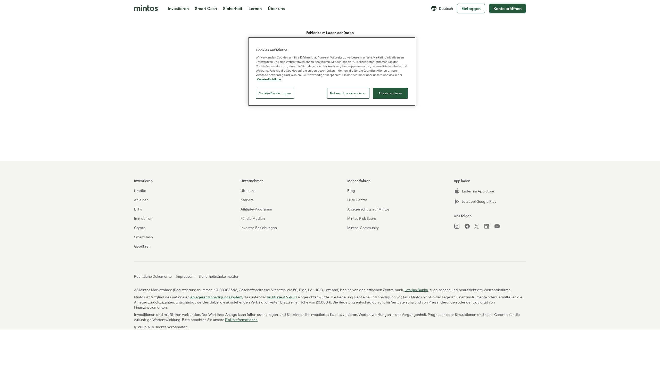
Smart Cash (206, 8)
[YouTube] (499, 226)
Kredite (140, 190)
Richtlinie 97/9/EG (282, 297)
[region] (332, 71)
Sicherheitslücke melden (219, 276)
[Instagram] (459, 226)
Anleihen (141, 200)
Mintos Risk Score (361, 218)
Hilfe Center (357, 200)
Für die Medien (253, 218)
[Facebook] (469, 226)
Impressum (185, 276)
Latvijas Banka (416, 290)
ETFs (138, 209)
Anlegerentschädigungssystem (216, 297)
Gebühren (142, 246)
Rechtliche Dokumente (153, 276)
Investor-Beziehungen (259, 227)
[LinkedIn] (489, 226)
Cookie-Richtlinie (269, 79)
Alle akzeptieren (390, 93)
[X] (479, 226)
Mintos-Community (363, 227)
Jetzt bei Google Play (479, 201)
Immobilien (143, 218)
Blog (351, 190)
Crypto (139, 227)
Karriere (247, 200)
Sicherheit (232, 8)
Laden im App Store (478, 191)
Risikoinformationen (241, 319)
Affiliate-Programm (256, 209)
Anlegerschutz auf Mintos (368, 209)
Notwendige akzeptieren (348, 93)
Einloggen (471, 8)
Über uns (248, 190)
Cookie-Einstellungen (275, 93)
